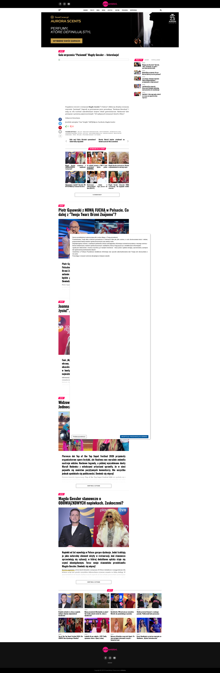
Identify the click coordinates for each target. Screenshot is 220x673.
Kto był (86, 133)
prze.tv (92, 10)
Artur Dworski (104, 131)
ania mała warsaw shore (90, 131)
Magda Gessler (108, 133)
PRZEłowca (125, 10)
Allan (80, 131)
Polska (79, 134)
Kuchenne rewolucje (96, 133)
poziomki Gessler (88, 134)
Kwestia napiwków (68, 570)
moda (98, 10)
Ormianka (69, 134)
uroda (103, 10)
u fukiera (98, 134)
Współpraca (133, 10)
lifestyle (110, 10)
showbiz (85, 10)
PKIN (74, 134)
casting (117, 10)
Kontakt (110, 663)
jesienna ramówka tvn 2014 (74, 133)
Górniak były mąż (115, 131)
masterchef (118, 133)
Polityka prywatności (79, 436)
